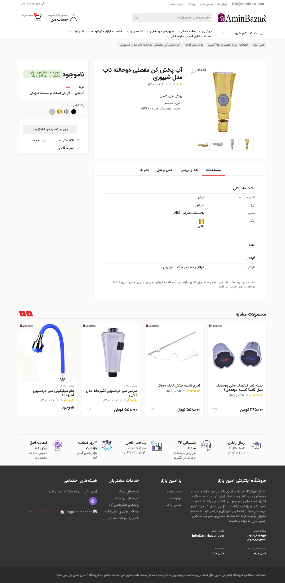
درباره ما (222, 4)
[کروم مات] (52, 112)
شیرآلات (78, 31)
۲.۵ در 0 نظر (155, 84)
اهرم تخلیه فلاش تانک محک (178, 385)
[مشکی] (74, 112)
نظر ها (144, 170)
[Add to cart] (215, 410)
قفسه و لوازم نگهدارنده (106, 31)
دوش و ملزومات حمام (196, 31)
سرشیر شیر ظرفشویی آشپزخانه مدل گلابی (111, 393)
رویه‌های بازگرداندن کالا (124, 505)
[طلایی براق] (59, 112)
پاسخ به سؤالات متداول (123, 518)
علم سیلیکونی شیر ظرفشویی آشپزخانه (53, 393)
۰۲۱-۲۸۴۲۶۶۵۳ (256, 535)
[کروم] (66, 112)
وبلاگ (191, 4)
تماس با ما (206, 4)
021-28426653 (31, 4)
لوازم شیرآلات (194, 45)
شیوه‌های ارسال (128, 491)
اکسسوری (136, 31)
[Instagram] (93, 501)
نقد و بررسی (189, 170)
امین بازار (259, 45)
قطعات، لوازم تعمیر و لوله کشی (190, 36)
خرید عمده (176, 4)
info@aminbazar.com (248, 4)
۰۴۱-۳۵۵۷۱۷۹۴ (256, 540)
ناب (68, 86)
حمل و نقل (165, 170)
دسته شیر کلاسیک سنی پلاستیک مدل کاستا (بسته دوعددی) (239, 388)
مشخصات (213, 170)
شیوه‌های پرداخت (127, 498)
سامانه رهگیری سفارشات (122, 511)
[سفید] (81, 112)
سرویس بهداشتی (162, 31)
